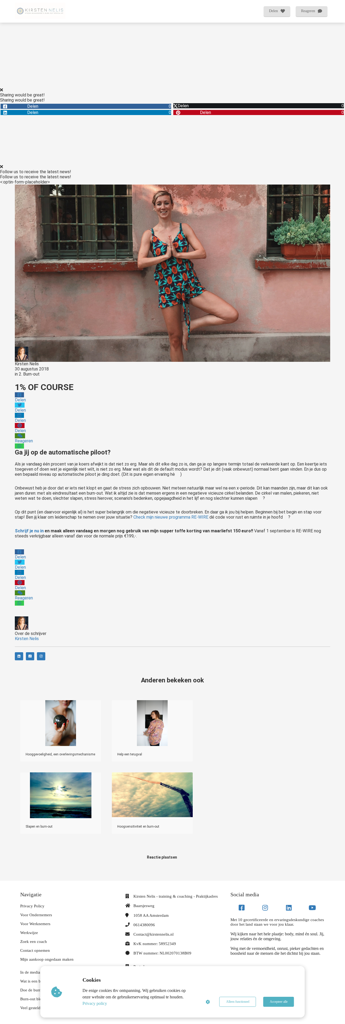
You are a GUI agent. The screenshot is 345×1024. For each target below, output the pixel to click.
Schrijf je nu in (29, 530)
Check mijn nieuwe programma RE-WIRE (170, 517)
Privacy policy (94, 1003)
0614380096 (144, 925)
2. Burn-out (29, 374)
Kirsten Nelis (27, 363)
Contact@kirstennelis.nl (153, 934)
